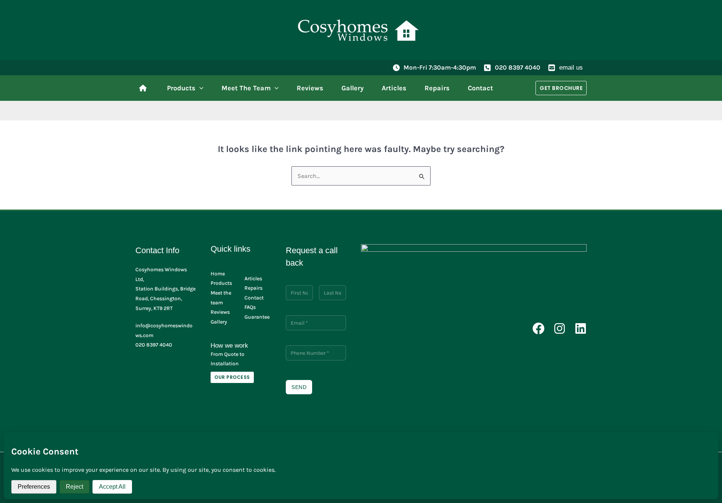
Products (221, 283)
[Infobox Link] (144, 88)
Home (218, 273)
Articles (253, 278)
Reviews (220, 312)
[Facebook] (538, 328)
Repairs (253, 288)
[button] (199, 88)
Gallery (219, 322)
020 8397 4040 (517, 67)
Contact (254, 298)
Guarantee (257, 317)
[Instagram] (560, 328)
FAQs (250, 307)
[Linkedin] (581, 328)
